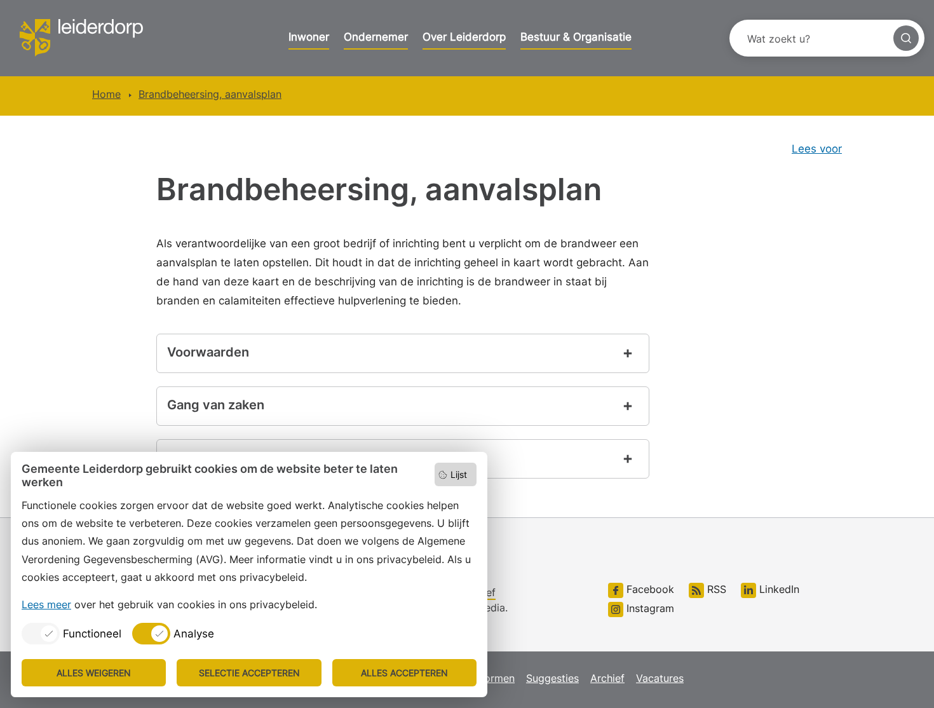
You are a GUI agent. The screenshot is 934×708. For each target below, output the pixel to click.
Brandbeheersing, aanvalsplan (210, 94)
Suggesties (552, 678)
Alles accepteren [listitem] (404, 672)
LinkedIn (777, 589)
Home (106, 94)
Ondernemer (376, 37)
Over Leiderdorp (464, 37)
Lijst (458, 474)
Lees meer (46, 604)
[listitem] (71, 633)
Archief (607, 678)
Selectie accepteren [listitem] (249, 672)
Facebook (648, 589)
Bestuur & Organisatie (576, 37)
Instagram (648, 608)
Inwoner (308, 37)
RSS (715, 589)
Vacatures (660, 678)
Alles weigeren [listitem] (94, 672)
